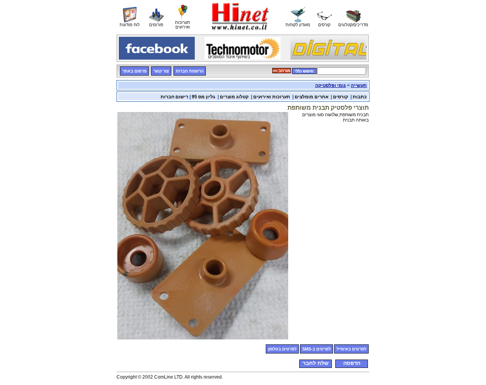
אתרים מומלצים (311, 96)
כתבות (360, 96)
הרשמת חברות (190, 71)
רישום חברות (174, 96)
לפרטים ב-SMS (316, 349)
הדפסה (351, 363)
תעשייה (359, 85)
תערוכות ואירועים (271, 96)
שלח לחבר (315, 363)
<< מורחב (281, 70)
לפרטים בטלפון (282, 349)
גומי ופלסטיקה (330, 85)
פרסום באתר (134, 71)
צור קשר (161, 71)
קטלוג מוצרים (234, 96)
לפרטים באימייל (351, 349)
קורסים (340, 96)
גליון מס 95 (203, 96)
